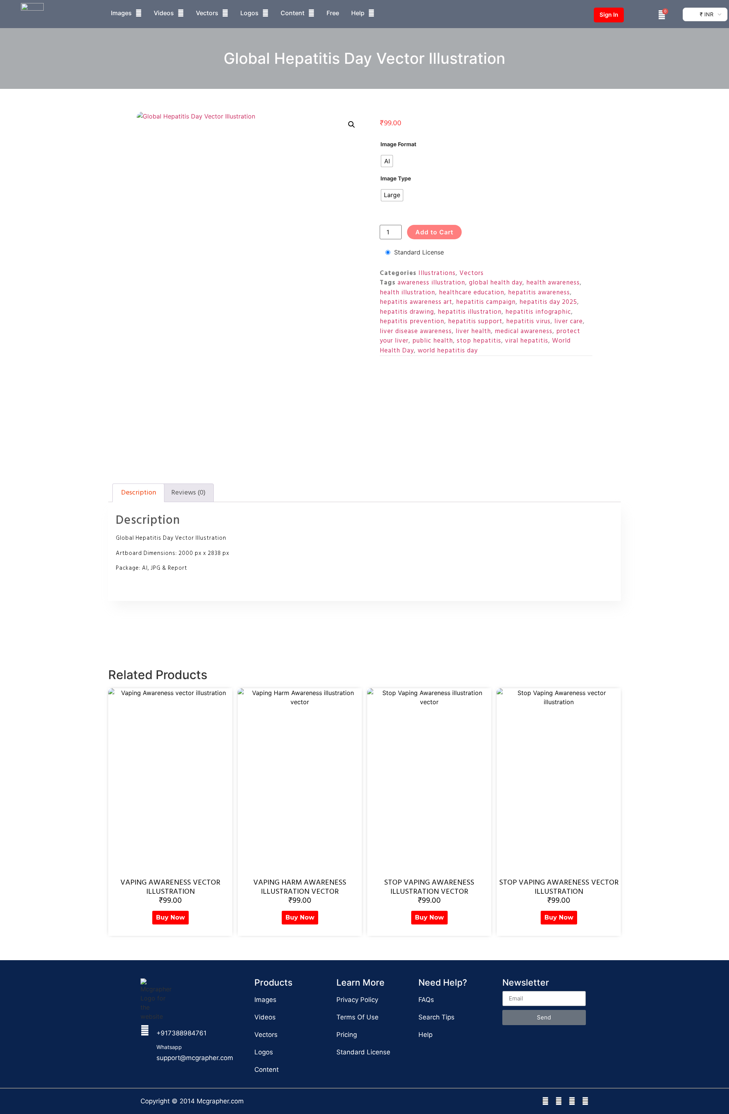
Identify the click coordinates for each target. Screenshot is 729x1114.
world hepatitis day (448, 350)
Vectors (207, 13)
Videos (164, 13)
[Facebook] (545, 1101)
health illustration (407, 292)
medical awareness (523, 331)
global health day (495, 282)
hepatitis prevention (412, 321)
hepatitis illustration (470, 312)
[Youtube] (585, 1101)
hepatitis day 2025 (548, 302)
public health (432, 340)
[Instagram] (558, 1101)
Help (357, 13)
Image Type (395, 178)
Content (293, 13)
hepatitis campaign (486, 302)
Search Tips (436, 1017)
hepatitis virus (528, 321)
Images (121, 13)
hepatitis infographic (538, 312)
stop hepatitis (479, 340)
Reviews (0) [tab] (188, 492)
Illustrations (437, 273)
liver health (473, 331)
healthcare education (471, 292)
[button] (351, 124)
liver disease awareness (416, 331)
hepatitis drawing (407, 312)
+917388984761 (181, 1033)
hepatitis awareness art (416, 302)
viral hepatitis (526, 340)
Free (333, 13)
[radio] (387, 161)
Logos (249, 13)
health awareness (553, 282)
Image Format (398, 144)
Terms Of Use (357, 1017)
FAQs (426, 999)
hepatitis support (475, 321)
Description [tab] (138, 492)
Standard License (419, 252)
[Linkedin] (572, 1101)
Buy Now (170, 917)
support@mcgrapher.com (194, 1058)
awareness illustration (431, 282)
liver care (568, 321)
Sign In (609, 14)
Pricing (346, 1034)
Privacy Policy (357, 999)
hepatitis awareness (539, 292)
